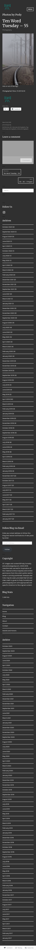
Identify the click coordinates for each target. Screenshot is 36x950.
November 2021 (8, 284)
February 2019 (7, 409)
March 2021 (6, 299)
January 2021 (7, 303)
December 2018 (8, 418)
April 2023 (6, 246)
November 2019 (8, 366)
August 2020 (7, 323)
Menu (30, 9)
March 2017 (6, 509)
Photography (7, 30)
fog (27, 127)
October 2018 (7, 428)
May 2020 (6, 337)
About (4, 621)
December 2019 (8, 361)
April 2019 (6, 399)
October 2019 (7, 370)
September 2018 (8, 433)
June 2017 (6, 495)
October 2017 (7, 481)
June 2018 (6, 447)
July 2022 (5, 256)
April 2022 (6, 265)
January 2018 (7, 471)
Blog (4, 616)
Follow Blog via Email (13, 528)
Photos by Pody (12, 14)
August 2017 (7, 485)
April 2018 (6, 457)
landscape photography (9, 129)
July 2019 (5, 385)
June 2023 (6, 241)
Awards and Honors (9, 631)
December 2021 (8, 280)
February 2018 (7, 466)
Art (11, 127)
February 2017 (7, 514)
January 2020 (7, 356)
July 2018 (5, 442)
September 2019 (8, 375)
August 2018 (7, 437)
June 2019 (6, 390)
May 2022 (5, 260)
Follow (7, 549)
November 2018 (8, 423)
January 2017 (7, 519)
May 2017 (5, 500)
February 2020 (7, 351)
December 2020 (8, 308)
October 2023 (7, 227)
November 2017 (8, 476)
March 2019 (6, 404)
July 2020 (6, 327)
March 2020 (6, 347)
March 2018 (6, 461)
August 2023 (7, 236)
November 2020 (8, 313)
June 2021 (6, 294)
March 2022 (6, 270)
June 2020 (6, 332)
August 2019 (7, 380)
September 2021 (8, 289)
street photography (22, 129)
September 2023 (8, 232)
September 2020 (8, 318)
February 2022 (7, 275)
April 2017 (6, 504)
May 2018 (5, 452)
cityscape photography (19, 127)
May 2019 (5, 394)
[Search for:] (18, 190)
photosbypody (6, 125)
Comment (26, 160)
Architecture (5, 127)
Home (4, 611)
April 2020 (6, 342)
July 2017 (5, 490)
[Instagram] (4, 212)
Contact (5, 626)
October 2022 (7, 251)
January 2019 (7, 414)
